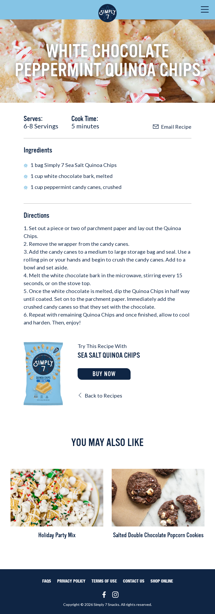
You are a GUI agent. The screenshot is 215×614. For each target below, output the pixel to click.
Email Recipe (175, 126)
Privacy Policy (71, 581)
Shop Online (161, 581)
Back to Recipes (103, 395)
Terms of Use (104, 581)
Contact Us (133, 581)
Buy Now (104, 374)
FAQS (46, 581)
